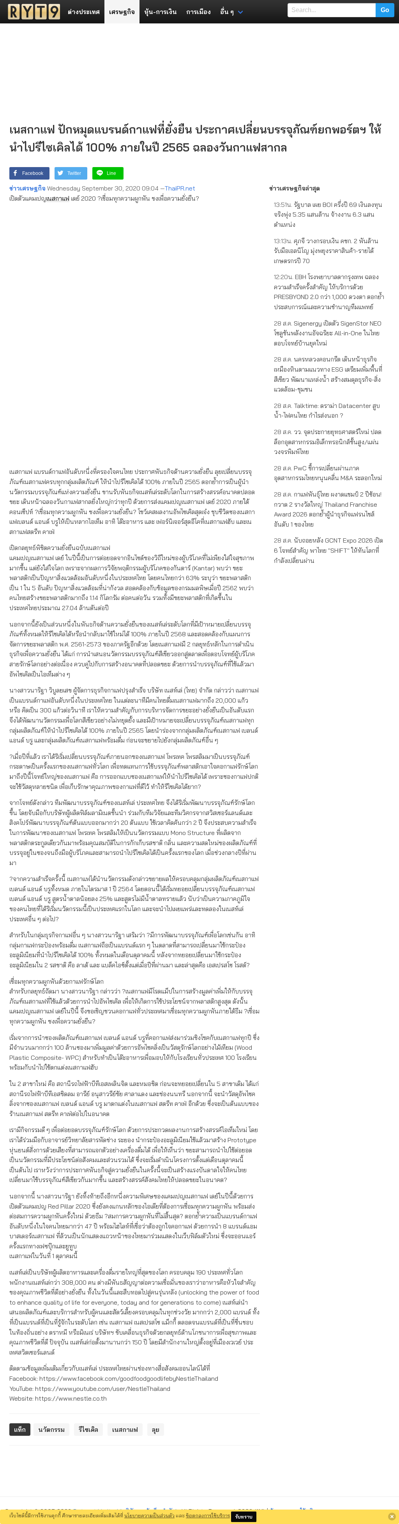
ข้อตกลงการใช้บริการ (208, 1515)
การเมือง (198, 12)
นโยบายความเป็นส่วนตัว (149, 1515)
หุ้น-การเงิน (160, 12)
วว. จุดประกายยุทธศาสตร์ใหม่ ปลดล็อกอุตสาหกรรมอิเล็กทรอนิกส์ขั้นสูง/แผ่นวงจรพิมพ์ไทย (327, 442)
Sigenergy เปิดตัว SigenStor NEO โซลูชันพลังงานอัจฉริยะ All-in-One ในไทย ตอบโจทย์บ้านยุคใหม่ (327, 333)
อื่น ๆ (227, 12)
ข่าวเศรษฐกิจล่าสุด (294, 188)
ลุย (155, 1429)
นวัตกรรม (51, 1429)
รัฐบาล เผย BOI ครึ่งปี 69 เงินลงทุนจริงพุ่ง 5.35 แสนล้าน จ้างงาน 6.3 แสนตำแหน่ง (328, 214)
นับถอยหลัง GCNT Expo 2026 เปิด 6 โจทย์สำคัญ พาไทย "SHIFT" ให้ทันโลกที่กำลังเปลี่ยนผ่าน (328, 550)
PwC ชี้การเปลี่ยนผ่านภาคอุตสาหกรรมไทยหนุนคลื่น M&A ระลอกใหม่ (328, 473)
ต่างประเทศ (84, 12)
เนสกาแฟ (57, 198)
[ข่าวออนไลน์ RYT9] (31, 11)
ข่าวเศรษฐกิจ (27, 188)
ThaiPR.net (179, 188)
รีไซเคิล (88, 1429)
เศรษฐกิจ (122, 12)
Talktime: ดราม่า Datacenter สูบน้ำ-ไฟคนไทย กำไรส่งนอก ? (327, 411)
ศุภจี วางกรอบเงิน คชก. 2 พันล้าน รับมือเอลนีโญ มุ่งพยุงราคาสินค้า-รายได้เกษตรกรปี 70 (326, 251)
